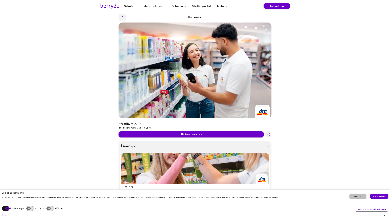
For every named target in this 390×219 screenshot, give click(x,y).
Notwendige (17, 208)
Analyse (39, 208)
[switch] (30, 208)
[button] (194, 215)
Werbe (59, 208)
